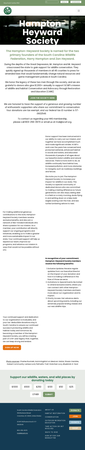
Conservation (52, 417)
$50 (61, 386)
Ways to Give (51, 432)
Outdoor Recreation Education (55, 421)
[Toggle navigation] (78, 11)
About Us (49, 410)
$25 (71, 386)
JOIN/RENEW (76, 2)
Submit (49, 394)
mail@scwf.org (63, 121)
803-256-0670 (33, 121)
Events (75, 422)
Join (75, 416)
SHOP (75, 428)
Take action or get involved (54, 427)
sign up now (12, 347)
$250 (38, 386)
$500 (27, 386)
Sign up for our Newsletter (52, 437)
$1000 (15, 386)
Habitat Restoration (55, 413)
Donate (64, 2)
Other (35, 394)
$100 (50, 386)
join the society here (42, 98)
